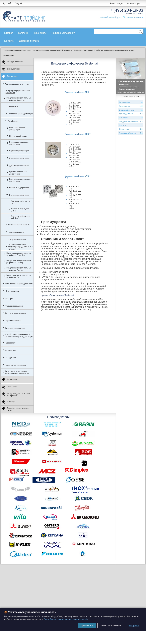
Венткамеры (13, 106)
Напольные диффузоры (19, 188)
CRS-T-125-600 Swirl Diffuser (75, 146)
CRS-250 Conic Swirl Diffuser (75, 117)
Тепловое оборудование (15, 313)
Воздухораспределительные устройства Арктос (18, 269)
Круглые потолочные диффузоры (18, 173)
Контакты (9, 41)
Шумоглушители (12, 291)
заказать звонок (134, 17)
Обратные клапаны (13, 321)
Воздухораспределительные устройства (17, 91)
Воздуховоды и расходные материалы (18, 394)
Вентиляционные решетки (19, 225)
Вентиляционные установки (17, 84)
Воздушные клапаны (17, 239)
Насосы (131, 125)
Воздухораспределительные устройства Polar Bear (18, 254)
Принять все (87, 625)
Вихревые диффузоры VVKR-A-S (20, 217)
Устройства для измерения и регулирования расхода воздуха (19, 335)
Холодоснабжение (15, 61)
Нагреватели (10, 343)
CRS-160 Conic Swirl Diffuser (75, 108)
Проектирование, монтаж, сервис (18, 409)
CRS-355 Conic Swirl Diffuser (75, 121)
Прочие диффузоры (18, 136)
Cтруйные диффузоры (19, 151)
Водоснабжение (131, 110)
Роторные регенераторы (15, 365)
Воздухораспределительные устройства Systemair (18, 99)
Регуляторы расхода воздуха (20, 114)
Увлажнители (10, 350)
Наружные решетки (16, 232)
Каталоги (23, 33)
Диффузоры (13, 121)
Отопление (12, 387)
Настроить (134, 625)
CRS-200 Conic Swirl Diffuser (75, 112)
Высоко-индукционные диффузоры (19, 143)
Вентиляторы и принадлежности (19, 284)
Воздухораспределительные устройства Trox (18, 276)
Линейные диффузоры (19, 158)
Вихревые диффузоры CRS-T (20, 210)
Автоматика (12, 379)
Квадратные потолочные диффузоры (20, 180)
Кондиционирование (131, 121)
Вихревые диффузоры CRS (20, 202)
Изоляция (11, 401)
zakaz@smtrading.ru (110, 17)
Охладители (10, 358)
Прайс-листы (39, 33)
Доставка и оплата (29, 41)
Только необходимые (110, 625)
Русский (7, 3)
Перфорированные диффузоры (17, 128)
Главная (8, 33)
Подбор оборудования (63, 33)
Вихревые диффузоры (19, 195)
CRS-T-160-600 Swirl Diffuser (75, 154)
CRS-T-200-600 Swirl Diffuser (75, 163)
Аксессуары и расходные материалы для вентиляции (17, 372)
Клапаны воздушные (14, 306)
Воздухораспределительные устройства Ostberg (18, 261)
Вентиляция (12, 76)
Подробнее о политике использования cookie (66, 619)
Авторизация (133, 3)
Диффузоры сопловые (19, 165)
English (19, 3)
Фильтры (9, 298)
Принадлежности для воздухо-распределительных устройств (20, 247)
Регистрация (116, 3)
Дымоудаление (13, 69)
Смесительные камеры (15, 328)
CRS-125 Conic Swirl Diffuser (75, 104)
